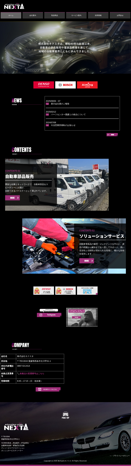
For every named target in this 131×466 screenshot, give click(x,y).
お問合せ (120, 15)
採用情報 (98, 15)
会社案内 (32, 15)
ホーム (10, 15)
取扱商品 (54, 15)
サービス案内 (76, 15)
